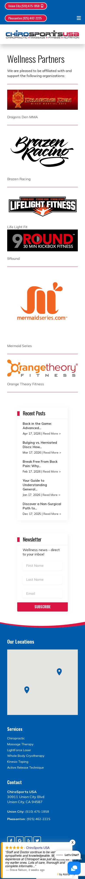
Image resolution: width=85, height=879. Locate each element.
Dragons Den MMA (22, 117)
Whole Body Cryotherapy (25, 756)
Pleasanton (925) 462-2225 (25, 18)
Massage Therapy (20, 744)
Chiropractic (16, 738)
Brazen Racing (19, 179)
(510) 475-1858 (37, 812)
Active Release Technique (25, 767)
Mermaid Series (19, 346)
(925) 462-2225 (38, 819)
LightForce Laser (19, 750)
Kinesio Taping (17, 762)
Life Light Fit (17, 227)
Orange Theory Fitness (25, 384)
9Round (13, 258)
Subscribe (42, 606)
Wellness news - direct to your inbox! (41, 552)
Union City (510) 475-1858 (23, 5)
